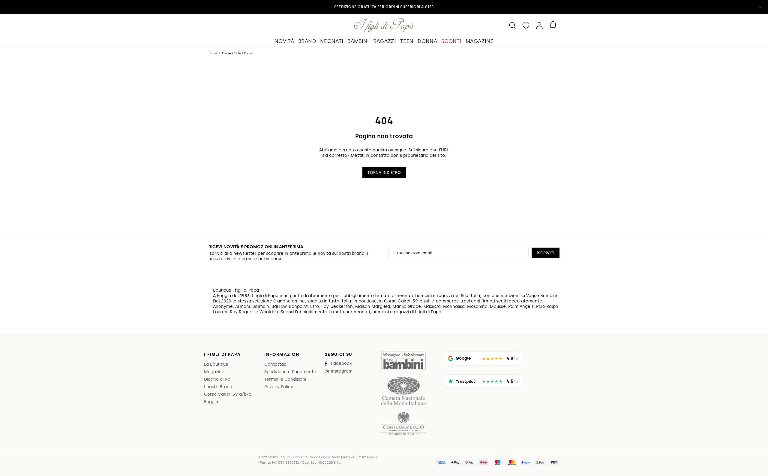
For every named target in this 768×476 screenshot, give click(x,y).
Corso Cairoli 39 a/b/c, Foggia (228, 398)
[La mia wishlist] (525, 25)
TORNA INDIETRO (384, 172)
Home (212, 53)
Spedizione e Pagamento (290, 371)
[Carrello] (554, 24)
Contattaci (275, 364)
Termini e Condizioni (285, 379)
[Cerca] (512, 25)
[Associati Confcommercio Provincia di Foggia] (403, 423)
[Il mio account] (539, 25)
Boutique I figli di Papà (384, 25)
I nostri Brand (218, 386)
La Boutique (216, 364)
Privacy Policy (278, 386)
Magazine (214, 371)
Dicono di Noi (217, 379)
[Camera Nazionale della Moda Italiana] (403, 391)
